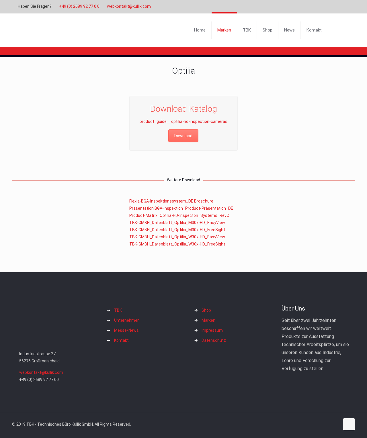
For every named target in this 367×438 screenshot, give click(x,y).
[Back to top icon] (349, 424)
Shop (206, 310)
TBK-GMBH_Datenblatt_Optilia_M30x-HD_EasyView (177, 222)
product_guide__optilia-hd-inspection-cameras (183, 121)
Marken (208, 320)
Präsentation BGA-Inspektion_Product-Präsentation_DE (181, 208)
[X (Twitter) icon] (324, 6)
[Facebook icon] (317, 6)
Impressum (212, 330)
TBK (118, 310)
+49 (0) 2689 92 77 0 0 (79, 6)
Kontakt (121, 340)
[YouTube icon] (331, 6)
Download (183, 135)
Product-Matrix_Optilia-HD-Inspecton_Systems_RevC (179, 215)
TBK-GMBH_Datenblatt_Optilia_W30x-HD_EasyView (177, 237)
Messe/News (126, 330)
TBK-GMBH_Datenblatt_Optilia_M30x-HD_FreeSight (177, 229)
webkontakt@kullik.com (129, 6)
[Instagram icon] (339, 6)
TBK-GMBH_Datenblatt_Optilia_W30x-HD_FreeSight (177, 244)
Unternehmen (127, 320)
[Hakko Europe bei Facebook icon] (346, 6)
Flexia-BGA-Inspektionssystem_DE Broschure (171, 201)
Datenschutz (214, 340)
